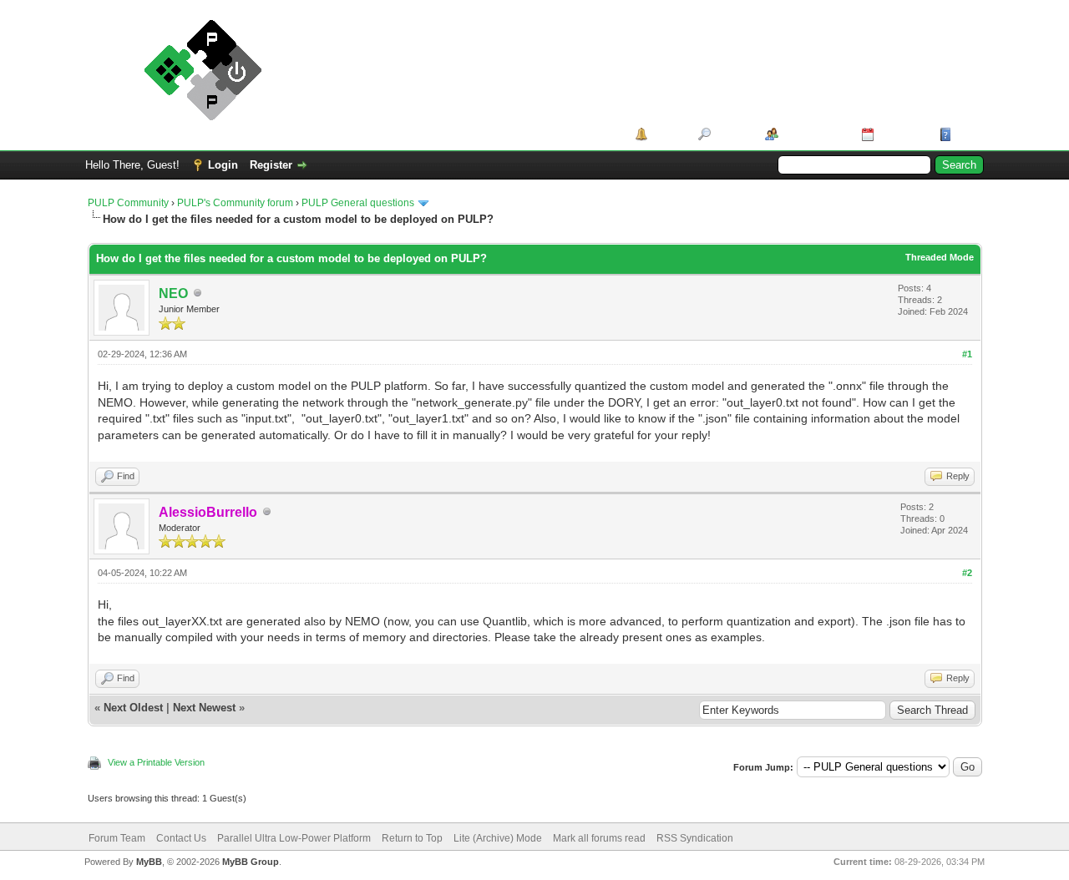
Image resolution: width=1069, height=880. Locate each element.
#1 (967, 354)
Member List (814, 134)
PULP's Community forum (235, 203)
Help (967, 134)
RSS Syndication (694, 838)
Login (223, 165)
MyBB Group (250, 862)
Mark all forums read (599, 838)
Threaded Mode (939, 257)
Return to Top (412, 838)
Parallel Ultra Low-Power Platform (294, 838)
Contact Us (181, 838)
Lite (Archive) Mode (497, 838)
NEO (173, 293)
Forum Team (117, 838)
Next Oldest (133, 707)
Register (271, 165)
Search (732, 134)
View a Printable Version (156, 762)
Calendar (901, 134)
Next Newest (204, 707)
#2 (967, 573)
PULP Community (128, 203)
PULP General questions (357, 203)
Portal (666, 134)
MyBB (149, 862)
